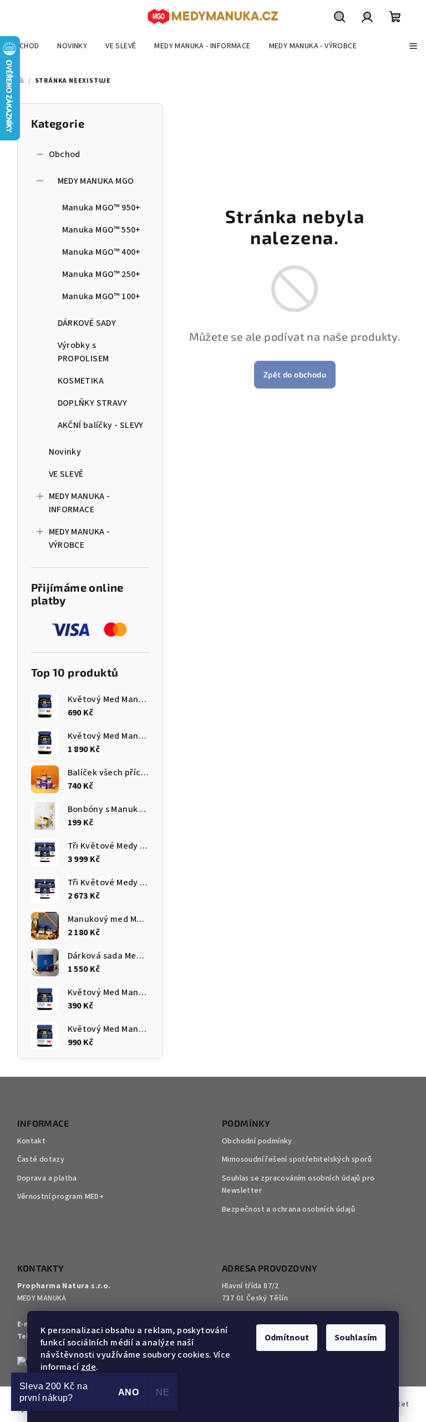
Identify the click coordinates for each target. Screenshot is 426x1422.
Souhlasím (355, 1338)
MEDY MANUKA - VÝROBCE (79, 538)
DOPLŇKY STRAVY (93, 403)
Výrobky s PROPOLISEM (83, 352)
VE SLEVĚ (66, 474)
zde (88, 1367)
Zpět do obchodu (294, 374)
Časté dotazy (41, 1159)
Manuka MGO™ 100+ (101, 296)
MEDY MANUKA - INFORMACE (79, 503)
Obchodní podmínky (257, 1141)
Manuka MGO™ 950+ (101, 207)
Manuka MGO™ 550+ (101, 230)
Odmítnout (287, 1338)
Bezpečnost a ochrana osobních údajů (288, 1209)
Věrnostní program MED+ (60, 1196)
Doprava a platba (47, 1178)
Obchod (64, 154)
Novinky (65, 452)
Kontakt (31, 1141)
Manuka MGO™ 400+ (101, 252)
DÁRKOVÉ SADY (87, 323)
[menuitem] (24, 46)
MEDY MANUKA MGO (96, 181)
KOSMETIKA (81, 381)
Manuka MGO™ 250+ (101, 274)
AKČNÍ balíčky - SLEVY (101, 425)
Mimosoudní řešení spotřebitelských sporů (297, 1159)
